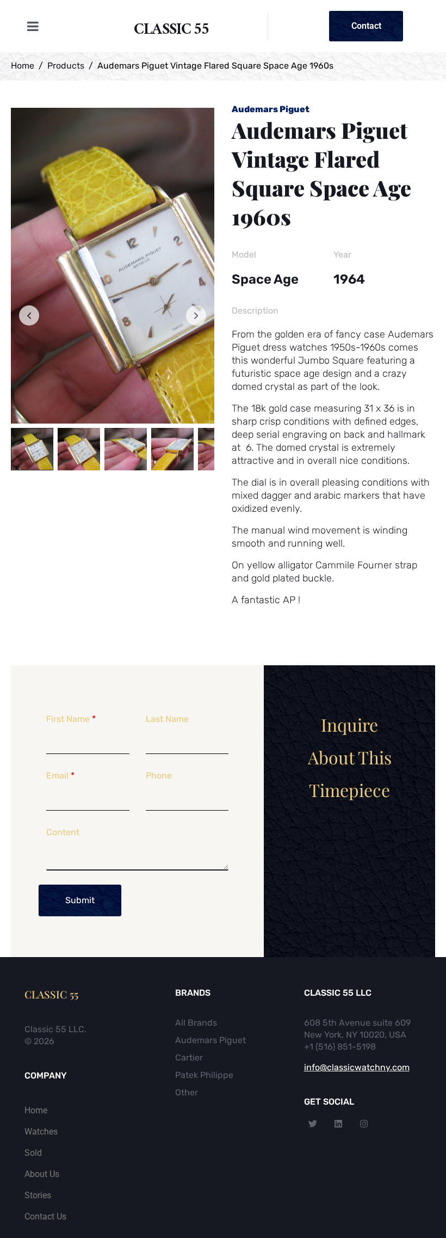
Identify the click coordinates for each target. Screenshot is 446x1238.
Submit (80, 900)
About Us (41, 1174)
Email (60, 775)
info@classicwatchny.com (357, 1067)
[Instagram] (364, 1123)
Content (62, 832)
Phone (159, 775)
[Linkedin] (338, 1123)
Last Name (167, 719)
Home (35, 1110)
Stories (37, 1195)
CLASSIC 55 (171, 31)
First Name (71, 719)
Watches (41, 1131)
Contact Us (45, 1216)
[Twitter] (312, 1123)
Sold (33, 1153)
